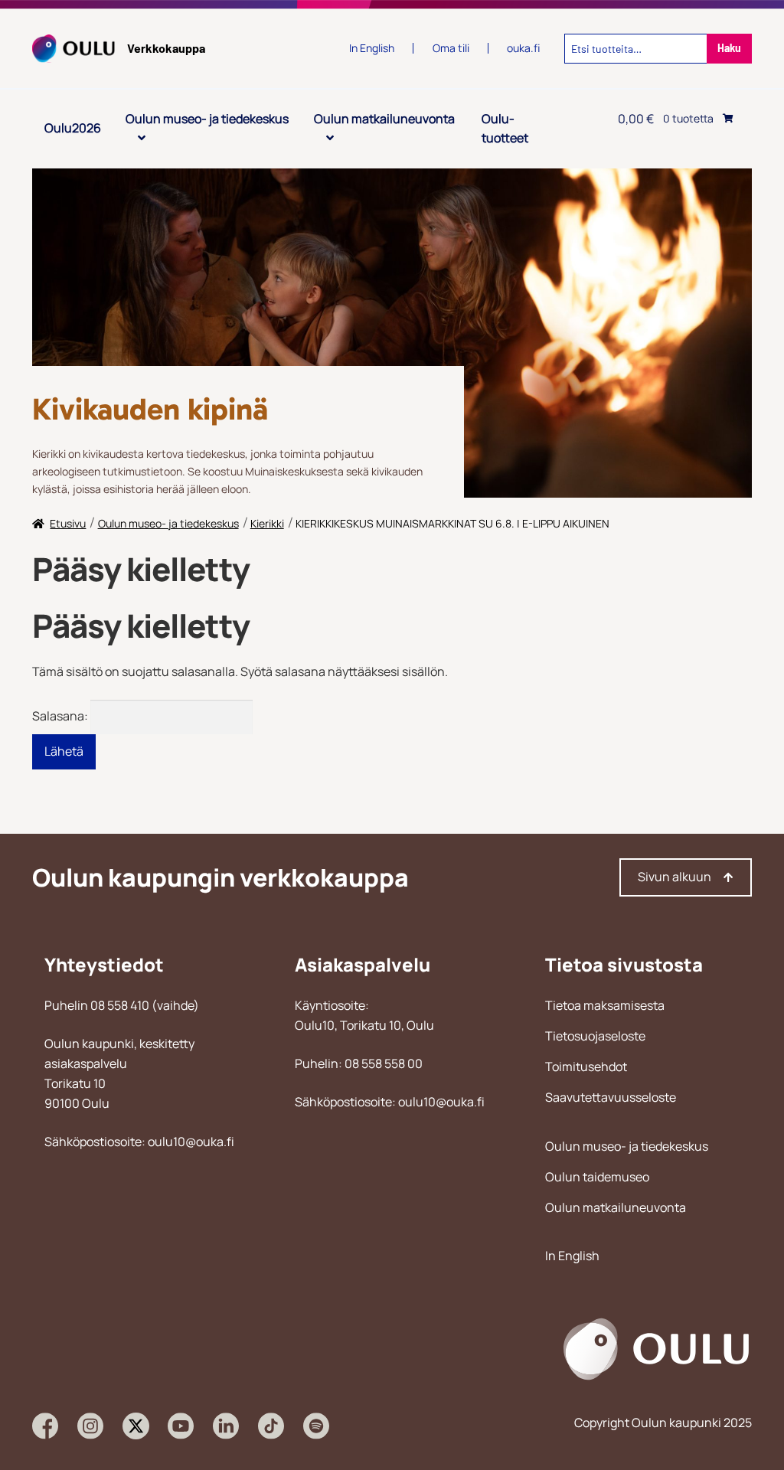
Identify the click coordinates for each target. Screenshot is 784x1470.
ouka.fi (523, 48)
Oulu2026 (72, 127)
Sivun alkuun (674, 876)
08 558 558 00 (384, 1063)
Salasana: (61, 715)
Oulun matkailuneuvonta (384, 118)
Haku (729, 47)
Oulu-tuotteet (505, 128)
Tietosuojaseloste (595, 1035)
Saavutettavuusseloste (610, 1097)
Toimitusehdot (586, 1066)
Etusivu (68, 523)
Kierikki (267, 523)
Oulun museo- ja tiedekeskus (207, 118)
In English (572, 1255)
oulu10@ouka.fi (191, 1141)
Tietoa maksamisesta (605, 1005)
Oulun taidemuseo (597, 1176)
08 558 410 (119, 1005)
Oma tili (451, 48)
